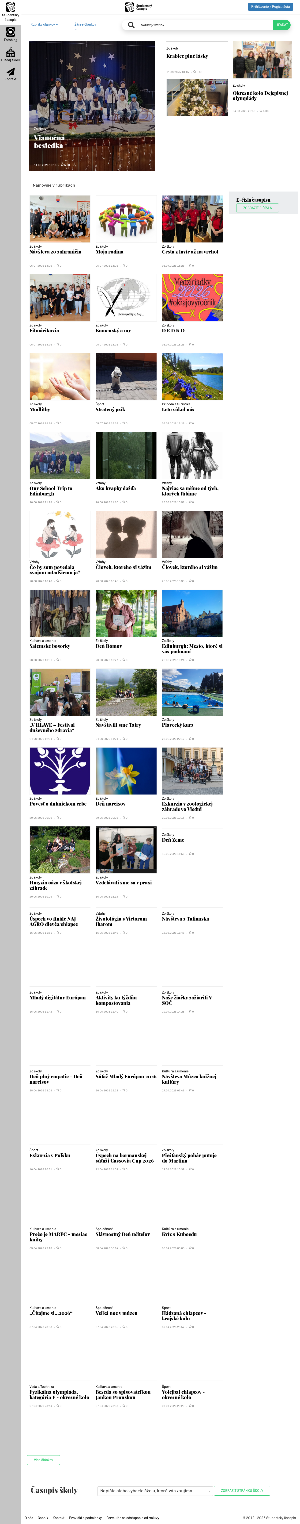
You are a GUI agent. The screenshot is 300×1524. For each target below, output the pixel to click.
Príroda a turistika (176, 404)
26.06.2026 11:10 (107, 502)
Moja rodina (110, 251)
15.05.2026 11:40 (107, 1011)
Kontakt (10, 79)
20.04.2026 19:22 (107, 1090)
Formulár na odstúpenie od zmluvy (132, 1518)
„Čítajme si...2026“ (51, 1313)
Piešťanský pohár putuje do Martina (189, 1157)
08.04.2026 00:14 (107, 1248)
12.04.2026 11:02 (107, 1169)
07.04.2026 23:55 (107, 1327)
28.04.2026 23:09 (41, 1090)
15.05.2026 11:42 (41, 1011)
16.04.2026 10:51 (41, 1169)
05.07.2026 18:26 (41, 265)
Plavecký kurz (178, 725)
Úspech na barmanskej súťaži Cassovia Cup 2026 (125, 1157)
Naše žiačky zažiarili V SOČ (187, 1000)
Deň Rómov (109, 646)
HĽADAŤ (282, 25)
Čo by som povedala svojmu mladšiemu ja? (55, 569)
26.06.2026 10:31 (41, 660)
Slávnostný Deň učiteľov (123, 1234)
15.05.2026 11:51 (41, 932)
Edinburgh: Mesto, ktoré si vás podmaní (192, 648)
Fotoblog (10, 40)
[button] (155, 1491)
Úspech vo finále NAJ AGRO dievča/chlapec (54, 921)
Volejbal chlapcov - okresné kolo (183, 1394)
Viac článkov (43, 1460)
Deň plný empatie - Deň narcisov (56, 1079)
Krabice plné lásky (187, 56)
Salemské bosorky (50, 646)
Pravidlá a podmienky (85, 1518)
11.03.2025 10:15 (45, 165)
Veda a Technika (42, 1387)
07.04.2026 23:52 (173, 1327)
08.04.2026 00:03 (173, 1248)
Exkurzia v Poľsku (50, 1155)
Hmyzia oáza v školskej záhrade (56, 885)
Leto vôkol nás (178, 409)
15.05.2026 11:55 (173, 854)
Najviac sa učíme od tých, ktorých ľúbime (190, 490)
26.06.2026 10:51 (173, 502)
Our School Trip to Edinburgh (51, 490)
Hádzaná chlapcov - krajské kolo (184, 1315)
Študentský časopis (10, 17)
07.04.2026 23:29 (173, 1406)
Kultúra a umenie (43, 641)
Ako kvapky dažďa (116, 488)
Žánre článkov (85, 25)
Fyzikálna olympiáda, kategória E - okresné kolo (59, 1394)
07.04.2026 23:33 (107, 1406)
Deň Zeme (173, 840)
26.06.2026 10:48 (41, 581)
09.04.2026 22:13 (41, 1248)
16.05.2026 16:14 (107, 896)
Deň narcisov (111, 803)
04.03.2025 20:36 (244, 111)
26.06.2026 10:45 (107, 581)
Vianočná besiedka (49, 141)
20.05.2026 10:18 (173, 817)
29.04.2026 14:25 (173, 1011)
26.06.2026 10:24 (173, 660)
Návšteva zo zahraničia (55, 251)
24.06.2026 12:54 (41, 739)
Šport (100, 404)
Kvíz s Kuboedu (179, 1234)
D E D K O (173, 330)
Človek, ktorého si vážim (123, 567)
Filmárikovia (44, 330)
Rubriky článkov (43, 25)
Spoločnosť (104, 1229)
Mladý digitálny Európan (58, 997)
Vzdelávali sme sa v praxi (124, 882)
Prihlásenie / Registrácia (270, 7)
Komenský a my (113, 330)
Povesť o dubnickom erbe (58, 803)
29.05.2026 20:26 (41, 817)
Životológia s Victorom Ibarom (121, 921)
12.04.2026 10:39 (173, 1169)
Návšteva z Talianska (185, 918)
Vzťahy (100, 483)
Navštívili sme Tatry (118, 725)
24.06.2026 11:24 (107, 739)
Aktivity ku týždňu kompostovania (116, 1000)
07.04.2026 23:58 (41, 1327)
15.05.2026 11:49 (107, 932)
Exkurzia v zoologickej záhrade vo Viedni (187, 806)
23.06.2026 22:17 (173, 739)
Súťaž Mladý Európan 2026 (126, 1076)
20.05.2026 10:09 (41, 896)
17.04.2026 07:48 (173, 1090)
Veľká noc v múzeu (117, 1313)
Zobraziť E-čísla (257, 208)
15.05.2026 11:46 (173, 932)
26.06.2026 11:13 (41, 502)
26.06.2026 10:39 (173, 581)
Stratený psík (110, 409)
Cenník (43, 1518)
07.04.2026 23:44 (41, 1406)
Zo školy (40, 129)
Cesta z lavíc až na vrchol (190, 251)
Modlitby (40, 409)
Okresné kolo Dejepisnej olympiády (260, 95)
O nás (29, 1518)
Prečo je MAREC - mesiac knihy (58, 1236)
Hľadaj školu (10, 60)
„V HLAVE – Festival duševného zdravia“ (52, 727)
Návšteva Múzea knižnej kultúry (189, 1079)
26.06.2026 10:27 (107, 660)
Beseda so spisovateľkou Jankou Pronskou (123, 1394)
